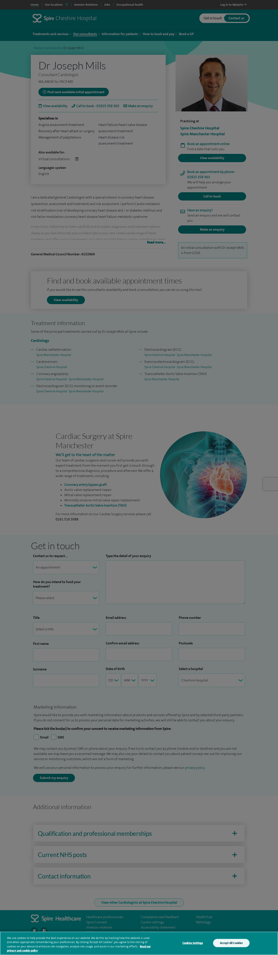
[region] (139, 943)
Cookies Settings (192, 943)
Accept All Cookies (231, 943)
